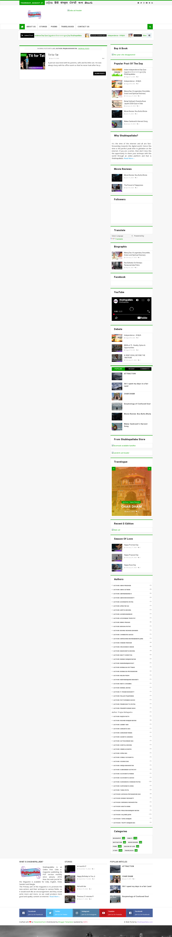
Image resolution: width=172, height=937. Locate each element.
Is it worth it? (81, 866)
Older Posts (99, 73)
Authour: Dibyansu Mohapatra (125, 802)
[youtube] (146, 3)
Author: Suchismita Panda (123, 774)
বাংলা (80, 2)
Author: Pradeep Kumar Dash (124, 708)
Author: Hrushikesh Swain (131, 502)
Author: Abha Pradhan (122, 585)
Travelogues (67, 27)
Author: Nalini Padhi (121, 675)
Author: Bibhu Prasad (121, 622)
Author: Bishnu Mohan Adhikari (125, 630)
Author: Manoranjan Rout (123, 663)
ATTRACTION (130, 374)
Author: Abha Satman (121, 589)
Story (115, 850)
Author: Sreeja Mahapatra (123, 765)
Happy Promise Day (131, 545)
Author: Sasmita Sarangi (123, 737)
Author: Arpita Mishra (122, 610)
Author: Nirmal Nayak (121, 688)
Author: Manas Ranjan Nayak (124, 659)
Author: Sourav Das (121, 761)
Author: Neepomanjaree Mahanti (126, 679)
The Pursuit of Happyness (133, 185)
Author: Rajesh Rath (121, 716)
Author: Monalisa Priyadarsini (125, 671)
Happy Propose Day (131, 555)
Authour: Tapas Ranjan (122, 819)
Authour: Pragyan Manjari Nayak (126, 810)
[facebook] (138, 3)
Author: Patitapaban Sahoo (124, 700)
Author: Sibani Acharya (122, 749)
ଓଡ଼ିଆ (49, 2)
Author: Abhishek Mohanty (123, 598)
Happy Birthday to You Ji (86, 876)
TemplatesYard (39, 922)
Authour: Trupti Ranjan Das (124, 823)
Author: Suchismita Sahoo (123, 778)
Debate (129, 838)
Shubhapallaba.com (145, 922)
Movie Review (133, 842)
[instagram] (144, 3)
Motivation (117, 842)
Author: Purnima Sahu (70, 35)
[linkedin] (152, 3)
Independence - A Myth (88, 35)
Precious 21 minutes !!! (85, 896)
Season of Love (129, 846)
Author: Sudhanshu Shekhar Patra (127, 782)
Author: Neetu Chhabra (122, 684)
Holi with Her (81, 886)
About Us (31, 27)
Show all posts (83, 48)
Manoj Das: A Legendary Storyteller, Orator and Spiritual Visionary (139, 35)
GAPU (85, 922)
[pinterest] (149, 3)
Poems (54, 27)
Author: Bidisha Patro (122, 626)
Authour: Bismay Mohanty (123, 798)
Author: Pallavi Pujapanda (123, 696)
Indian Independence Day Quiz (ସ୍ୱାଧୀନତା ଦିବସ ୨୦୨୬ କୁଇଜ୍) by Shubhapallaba (135, 72)
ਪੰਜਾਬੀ (73, 2)
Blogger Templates (65, 922)
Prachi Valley (131, 507)
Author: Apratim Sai (121, 606)
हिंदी (57, 2)
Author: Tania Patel (121, 790)
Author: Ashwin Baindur (122, 614)
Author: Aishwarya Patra (123, 602)
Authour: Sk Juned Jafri (122, 814)
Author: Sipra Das (120, 753)
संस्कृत (64, 2)
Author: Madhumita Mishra (124, 651)
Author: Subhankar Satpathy (124, 769)
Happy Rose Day (130, 565)
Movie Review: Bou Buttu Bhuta (135, 111)
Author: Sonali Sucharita (123, 757)
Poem (115, 846)
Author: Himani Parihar (122, 643)
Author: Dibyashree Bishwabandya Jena (128, 639)
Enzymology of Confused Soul (137, 404)
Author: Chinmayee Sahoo (123, 634)
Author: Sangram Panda (122, 733)
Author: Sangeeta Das (121, 729)
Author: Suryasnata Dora (123, 786)
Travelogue (129, 850)
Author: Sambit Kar (120, 724)
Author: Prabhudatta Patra (124, 704)
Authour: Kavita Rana (121, 806)
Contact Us (83, 27)
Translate (119, 239)
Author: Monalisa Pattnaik (124, 667)
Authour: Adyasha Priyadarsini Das (127, 794)
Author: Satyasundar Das (123, 741)
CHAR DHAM (129, 394)
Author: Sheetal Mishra (122, 745)
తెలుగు (89, 2)
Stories (43, 27)
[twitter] (141, 3)
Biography (109, 35)
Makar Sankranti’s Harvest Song (136, 121)
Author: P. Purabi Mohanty (123, 692)
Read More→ (129, 158)
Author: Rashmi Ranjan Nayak (124, 720)
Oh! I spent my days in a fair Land (136, 886)
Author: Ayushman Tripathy (124, 618)
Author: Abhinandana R (122, 594)
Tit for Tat (53, 54)
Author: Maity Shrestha (122, 655)
